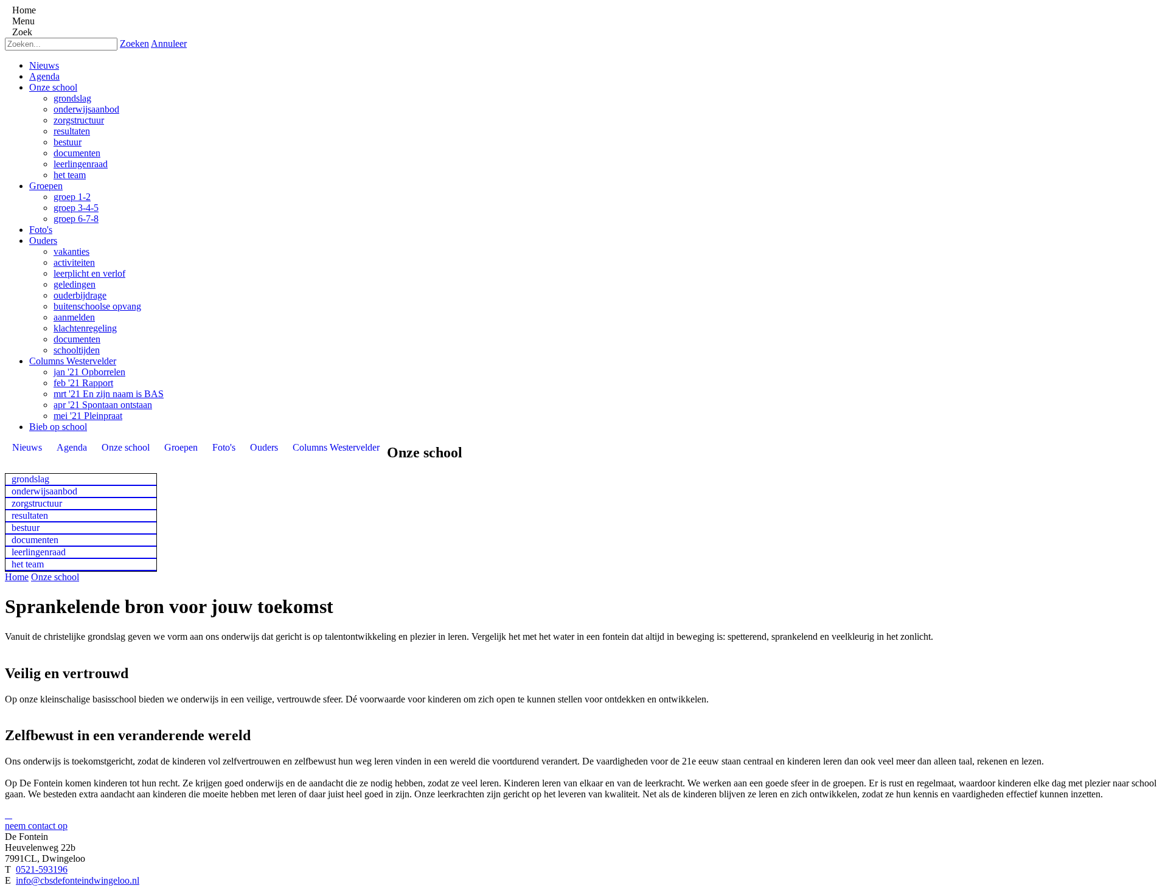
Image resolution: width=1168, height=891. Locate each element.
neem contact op (36, 825)
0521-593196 (42, 869)
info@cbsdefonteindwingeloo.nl (77, 880)
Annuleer (169, 43)
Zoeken (134, 43)
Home (17, 577)
